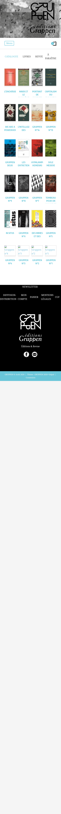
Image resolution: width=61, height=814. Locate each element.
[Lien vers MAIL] (34, 354)
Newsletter (30, 286)
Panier (34, 297)
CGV (57, 297)
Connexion (30, 377)
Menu (9, 43)
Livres (27, 56)
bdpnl (51, 374)
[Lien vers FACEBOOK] (26, 354)
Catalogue (11, 56)
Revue (39, 56)
